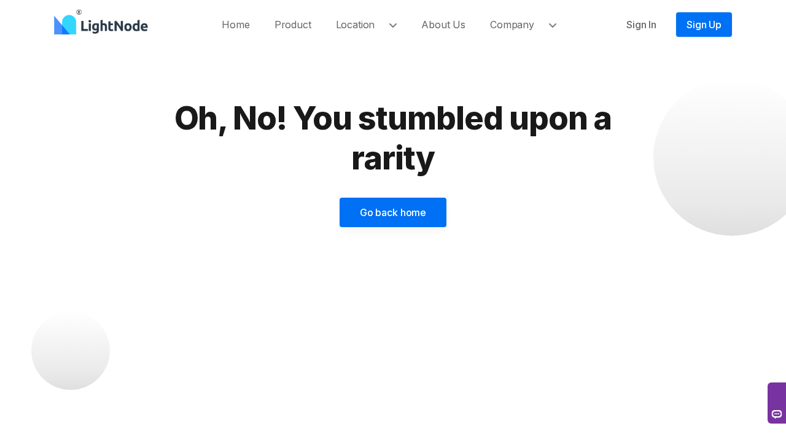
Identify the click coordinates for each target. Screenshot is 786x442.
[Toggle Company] (558, 24)
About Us (443, 24)
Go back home (393, 212)
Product (292, 24)
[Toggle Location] (398, 24)
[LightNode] (104, 24)
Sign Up (704, 24)
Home (235, 24)
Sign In (641, 24)
